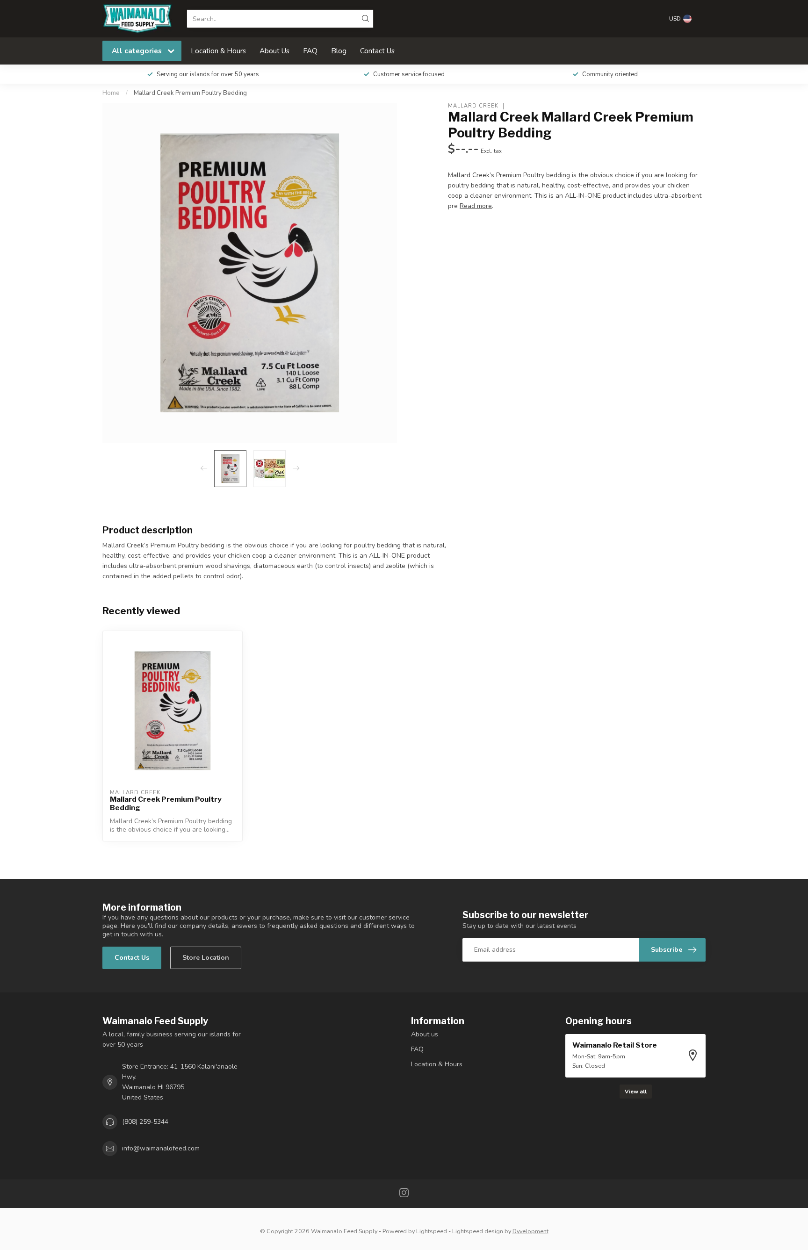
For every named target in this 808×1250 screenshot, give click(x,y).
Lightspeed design (477, 1231)
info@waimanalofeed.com (161, 1148)
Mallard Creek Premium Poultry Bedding (190, 93)
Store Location (205, 957)
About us (424, 1034)
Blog (338, 51)
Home (111, 93)
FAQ (310, 51)
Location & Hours (218, 51)
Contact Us (377, 51)
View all (636, 1091)
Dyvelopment (530, 1231)
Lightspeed (431, 1231)
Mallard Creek (473, 105)
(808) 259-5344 (145, 1121)
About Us (274, 51)
